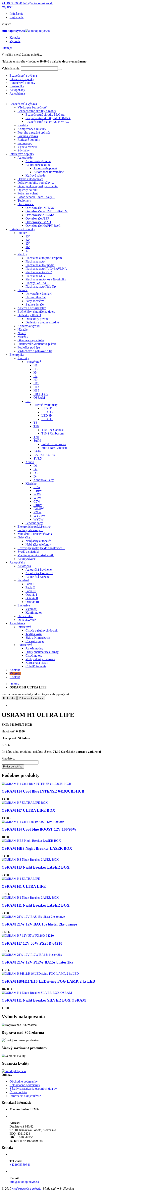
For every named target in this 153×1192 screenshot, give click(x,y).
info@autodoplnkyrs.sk (38, 3)
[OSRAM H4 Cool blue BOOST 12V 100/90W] (33, 821)
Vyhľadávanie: (11, 68)
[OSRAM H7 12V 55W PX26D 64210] (28, 935)
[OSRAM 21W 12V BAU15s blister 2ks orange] (33, 916)
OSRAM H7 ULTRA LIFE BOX (28, 810)
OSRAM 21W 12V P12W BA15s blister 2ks (37, 962)
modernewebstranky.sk (26, 1188)
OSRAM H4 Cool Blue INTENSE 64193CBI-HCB (43, 791)
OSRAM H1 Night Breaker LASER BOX (36, 905)
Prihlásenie (16, 13)
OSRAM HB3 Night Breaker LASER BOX (37, 848)
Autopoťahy (17, 90)
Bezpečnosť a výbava (23, 75)
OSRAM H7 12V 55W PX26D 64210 (32, 943)
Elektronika (17, 86)
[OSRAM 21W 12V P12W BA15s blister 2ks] (32, 954)
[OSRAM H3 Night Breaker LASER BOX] (30, 859)
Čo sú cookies (18, 1092)
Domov (14, 683)
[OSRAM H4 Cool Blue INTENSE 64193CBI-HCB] (36, 783)
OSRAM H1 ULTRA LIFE (24, 886)
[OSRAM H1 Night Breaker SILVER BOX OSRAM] (37, 992)
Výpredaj (15, 41)
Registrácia (17, 17)
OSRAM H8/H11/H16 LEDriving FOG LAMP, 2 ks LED (48, 981)
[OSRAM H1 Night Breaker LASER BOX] (30, 897)
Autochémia (17, 93)
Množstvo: (8, 758)
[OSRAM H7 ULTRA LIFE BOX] (25, 802)
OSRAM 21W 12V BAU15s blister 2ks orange (39, 924)
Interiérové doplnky (22, 79)
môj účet (7, 7)
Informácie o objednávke (25, 1095)
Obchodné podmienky (24, 1081)
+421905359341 (12, 3)
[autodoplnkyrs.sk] (14, 1071)
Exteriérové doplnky (22, 82)
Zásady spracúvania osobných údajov (33, 1088)
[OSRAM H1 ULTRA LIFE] (21, 878)
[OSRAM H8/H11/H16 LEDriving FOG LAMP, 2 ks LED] (40, 973)
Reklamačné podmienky (25, 1085)
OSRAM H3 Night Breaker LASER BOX (36, 867)
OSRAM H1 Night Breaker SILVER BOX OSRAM (44, 1000)
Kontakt (15, 37)
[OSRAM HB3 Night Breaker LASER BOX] (31, 840)
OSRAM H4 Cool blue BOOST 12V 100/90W (39, 829)
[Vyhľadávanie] (60, 69)
